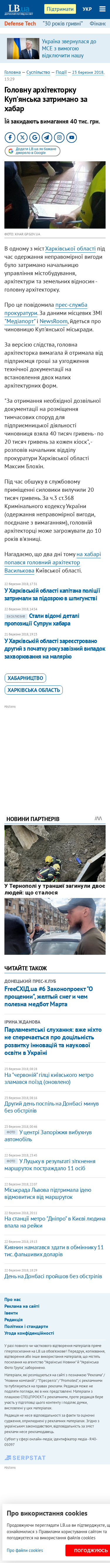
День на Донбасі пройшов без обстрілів (53, 1276)
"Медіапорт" (19, 321)
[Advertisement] (55, 752)
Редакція (13, 1319)
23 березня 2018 (88, 72)
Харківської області (70, 248)
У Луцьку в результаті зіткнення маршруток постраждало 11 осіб (50, 1164)
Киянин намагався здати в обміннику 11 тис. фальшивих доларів (54, 1250)
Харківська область (34, 690)
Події (61, 72)
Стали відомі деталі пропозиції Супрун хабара (41, 619)
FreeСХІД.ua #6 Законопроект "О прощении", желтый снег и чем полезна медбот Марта (48, 996)
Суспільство (38, 72)
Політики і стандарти (26, 1326)
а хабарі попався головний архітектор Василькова (52, 562)
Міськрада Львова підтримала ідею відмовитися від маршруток (47, 1193)
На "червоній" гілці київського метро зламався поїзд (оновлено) (49, 1078)
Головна (12, 72)
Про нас (12, 1299)
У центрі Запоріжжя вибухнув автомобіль (48, 1135)
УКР (87, 9)
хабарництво (25, 678)
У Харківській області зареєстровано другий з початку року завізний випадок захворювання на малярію (54, 648)
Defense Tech (20, 23)
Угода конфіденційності (29, 1333)
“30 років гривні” (63, 23)
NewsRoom (53, 321)
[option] (55, 48)
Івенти (11, 1313)
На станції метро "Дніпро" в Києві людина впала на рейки (55, 1222)
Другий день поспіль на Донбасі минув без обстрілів (51, 1107)
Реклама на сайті (21, 1306)
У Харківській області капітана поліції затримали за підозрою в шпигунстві (52, 594)
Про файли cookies (25, 1550)
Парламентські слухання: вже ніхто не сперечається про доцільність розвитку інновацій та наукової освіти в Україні (52, 1041)
